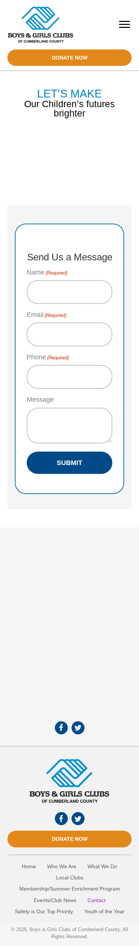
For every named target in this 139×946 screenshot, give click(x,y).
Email (46, 314)
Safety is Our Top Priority (44, 911)
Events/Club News (55, 900)
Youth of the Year (104, 911)
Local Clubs (69, 878)
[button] (69, 57)
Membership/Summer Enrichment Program (69, 889)
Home (29, 866)
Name (47, 272)
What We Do (102, 866)
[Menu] (124, 24)
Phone (48, 357)
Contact (96, 900)
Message (40, 399)
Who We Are (61, 866)
